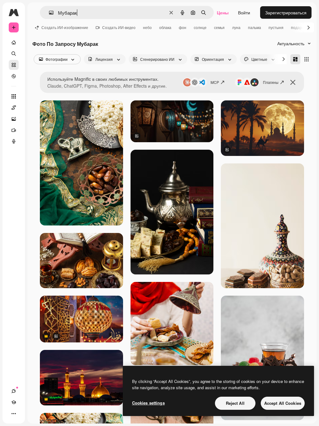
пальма (254, 27)
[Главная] (14, 42)
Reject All (235, 403)
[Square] (307, 59)
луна (236, 27)
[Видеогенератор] (14, 130)
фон (182, 27)
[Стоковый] (14, 65)
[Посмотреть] (14, 76)
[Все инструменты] (14, 96)
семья (219, 27)
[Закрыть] (293, 82)
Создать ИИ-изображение (64, 27)
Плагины (271, 82)
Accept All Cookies (282, 403)
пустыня (276, 27)
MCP (215, 82)
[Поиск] (14, 54)
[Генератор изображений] (14, 119)
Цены (223, 12)
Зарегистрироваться (286, 12)
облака (165, 27)
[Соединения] (14, 391)
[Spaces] (14, 108)
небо (147, 27)
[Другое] (14, 414)
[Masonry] (295, 59)
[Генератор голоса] (14, 141)
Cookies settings (148, 403)
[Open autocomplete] (48, 12)
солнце (200, 27)
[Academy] (14, 402)
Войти (244, 12)
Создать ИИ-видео (119, 27)
